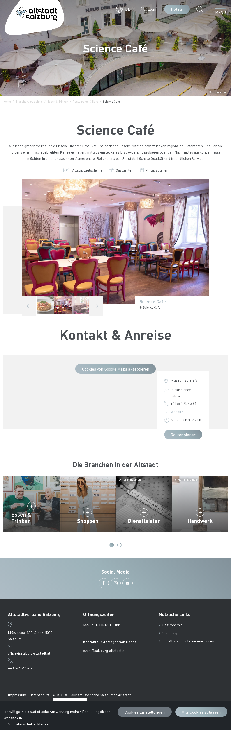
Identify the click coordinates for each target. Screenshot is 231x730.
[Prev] (29, 306)
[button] (124, 9)
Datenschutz (39, 694)
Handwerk (200, 520)
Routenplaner (183, 434)
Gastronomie (172, 624)
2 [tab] (119, 545)
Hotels (177, 9)
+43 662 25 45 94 (183, 403)
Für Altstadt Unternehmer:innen (188, 641)
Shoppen (87, 520)
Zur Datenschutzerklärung (28, 724)
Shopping (169, 633)
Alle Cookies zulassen (201, 711)
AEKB (57, 694)
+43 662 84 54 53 (20, 668)
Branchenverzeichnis (29, 101)
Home (7, 101)
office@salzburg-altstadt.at (29, 653)
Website (177, 411)
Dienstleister (144, 520)
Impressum (17, 694)
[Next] (96, 306)
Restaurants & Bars (85, 101)
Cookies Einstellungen (144, 711)
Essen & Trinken (57, 101)
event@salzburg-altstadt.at (104, 650)
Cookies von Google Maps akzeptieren (115, 368)
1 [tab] (111, 545)
